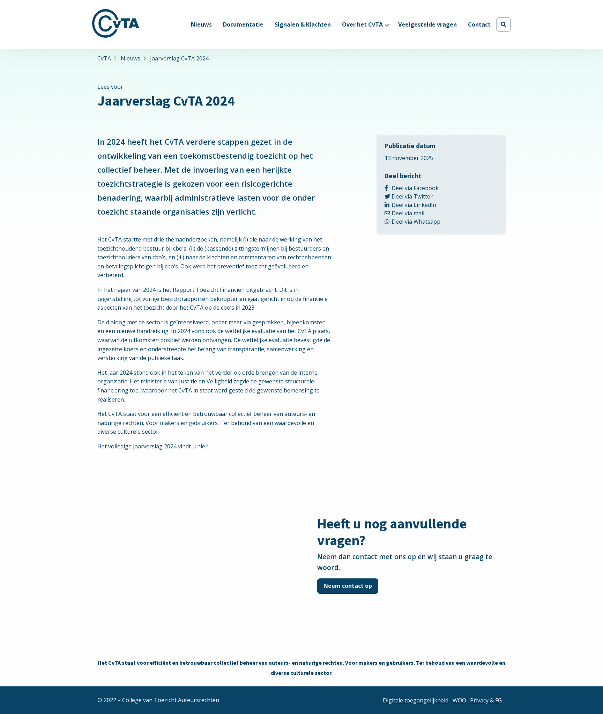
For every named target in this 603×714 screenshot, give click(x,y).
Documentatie (243, 24)
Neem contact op (347, 586)
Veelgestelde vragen (427, 24)
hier (202, 446)
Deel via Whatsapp (429, 221)
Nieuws (201, 24)
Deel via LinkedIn (425, 205)
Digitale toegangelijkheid (415, 700)
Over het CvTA (362, 24)
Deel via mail (415, 213)
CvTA (115, 23)
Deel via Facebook (427, 188)
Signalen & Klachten (303, 24)
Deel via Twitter (422, 196)
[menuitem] (201, 24)
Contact (479, 24)
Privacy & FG (486, 700)
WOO (459, 700)
